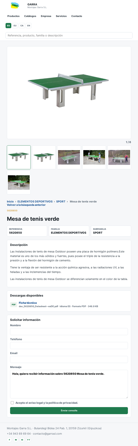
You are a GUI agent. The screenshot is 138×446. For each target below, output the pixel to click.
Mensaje (16, 367)
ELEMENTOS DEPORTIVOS (35, 201)
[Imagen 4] (94, 157)
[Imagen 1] (19, 157)
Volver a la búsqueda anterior (26, 204)
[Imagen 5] (119, 157)
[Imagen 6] (19, 182)
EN (28, 25)
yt (28, 440)
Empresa (46, 16)
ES (8, 25)
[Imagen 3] (69, 157)
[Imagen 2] (44, 157)
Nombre (15, 325)
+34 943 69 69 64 (19, 433)
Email (14, 353)
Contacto (76, 16)
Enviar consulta (69, 410)
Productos (13, 16)
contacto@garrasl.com (47, 433)
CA (21, 25)
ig (22, 440)
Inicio (10, 201)
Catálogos (30, 16)
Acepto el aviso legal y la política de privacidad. (46, 402)
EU (15, 25)
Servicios (61, 16)
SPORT (60, 201)
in (16, 440)
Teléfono (16, 339)
